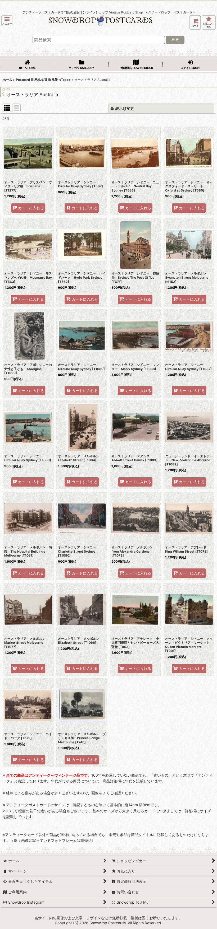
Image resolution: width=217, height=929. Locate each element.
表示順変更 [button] (124, 108)
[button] (6, 20)
